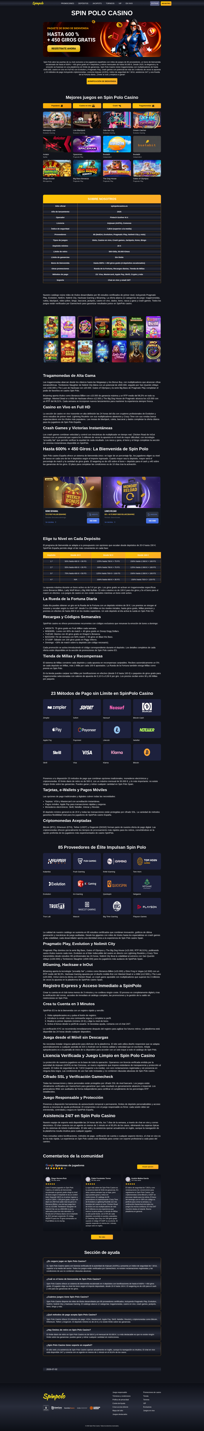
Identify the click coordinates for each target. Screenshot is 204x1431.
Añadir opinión (147, 1167)
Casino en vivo (85, 106)
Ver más (102, 1237)
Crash (115, 106)
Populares (55, 106)
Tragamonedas (145, 106)
